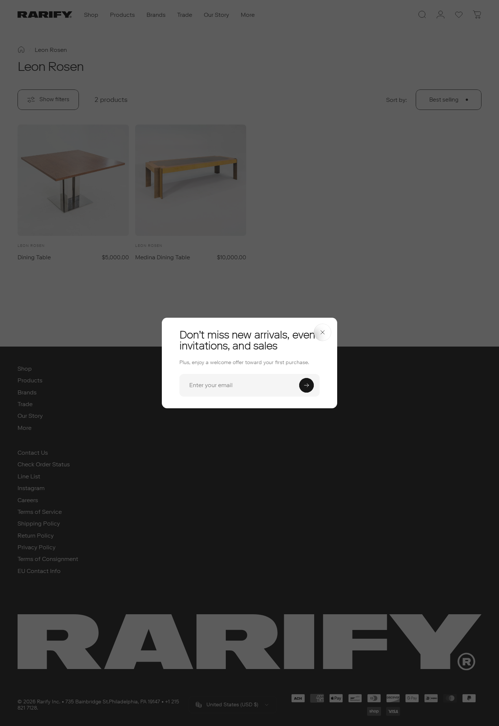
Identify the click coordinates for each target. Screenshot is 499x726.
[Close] (322, 332)
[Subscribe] (306, 385)
